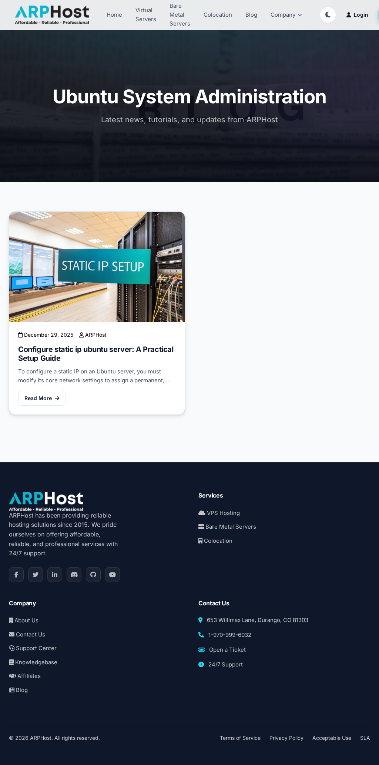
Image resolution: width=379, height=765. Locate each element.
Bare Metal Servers (230, 526)
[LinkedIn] (54, 574)
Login (361, 14)
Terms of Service (240, 738)
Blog (251, 14)
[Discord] (74, 574)
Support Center (35, 648)
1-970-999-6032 (229, 634)
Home (114, 14)
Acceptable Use (331, 738)
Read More (38, 398)
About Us (25, 620)
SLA (365, 738)
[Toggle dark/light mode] (328, 15)
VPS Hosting (222, 512)
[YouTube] (112, 574)
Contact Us (29, 634)
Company (283, 14)
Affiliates (28, 675)
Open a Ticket (227, 649)
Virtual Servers (145, 15)
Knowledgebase (35, 662)
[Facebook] (16, 574)
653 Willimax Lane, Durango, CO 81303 (257, 619)
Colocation (218, 14)
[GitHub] (93, 574)
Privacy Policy (286, 738)
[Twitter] (35, 574)
